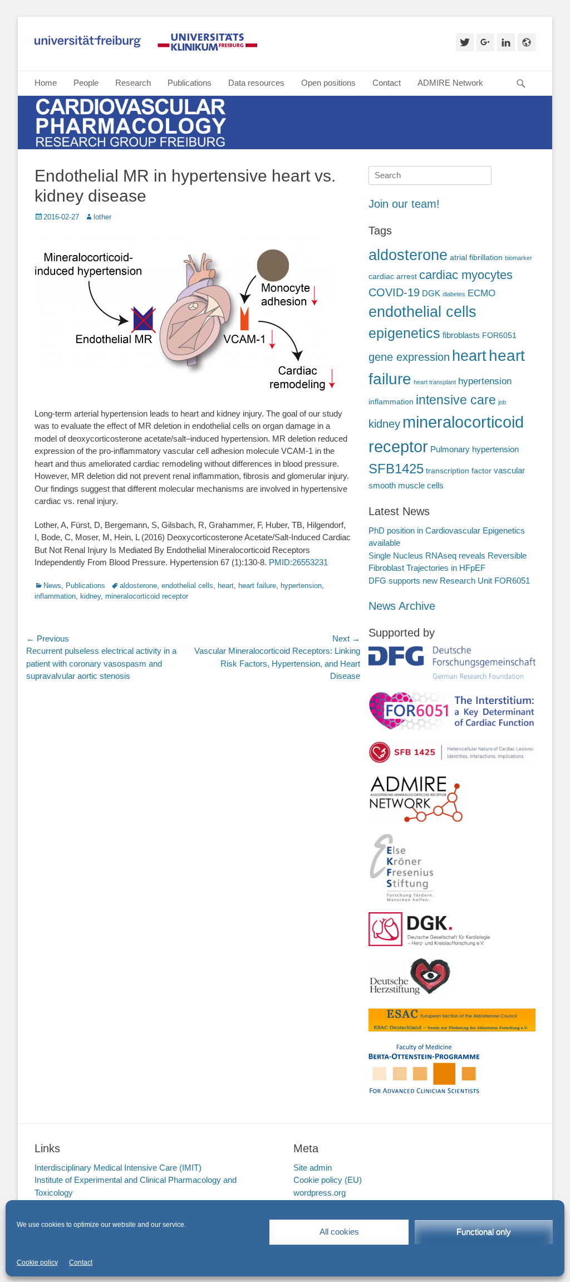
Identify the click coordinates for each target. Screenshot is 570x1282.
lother (102, 217)
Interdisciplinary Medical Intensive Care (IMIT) (118, 1167)
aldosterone (138, 585)
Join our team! (404, 204)
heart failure (257, 585)
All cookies (339, 1231)
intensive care (456, 400)
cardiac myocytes (466, 275)
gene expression (409, 357)
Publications (190, 82)
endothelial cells (187, 585)
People (86, 82)
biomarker (518, 258)
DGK (431, 293)
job (502, 402)
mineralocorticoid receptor (146, 596)
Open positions (328, 82)
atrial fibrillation (476, 257)
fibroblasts (461, 335)
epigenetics (404, 333)
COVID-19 (394, 292)
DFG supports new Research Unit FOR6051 (449, 580)
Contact (80, 1262)
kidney (90, 596)
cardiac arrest (392, 276)
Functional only (483, 1231)
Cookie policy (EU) (327, 1180)
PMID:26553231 (298, 562)
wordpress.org (319, 1192)
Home (46, 82)
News (52, 585)
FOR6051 (499, 335)
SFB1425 (396, 468)
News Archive (401, 606)
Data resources (256, 82)
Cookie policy (37, 1262)
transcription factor (459, 471)
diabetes (454, 294)
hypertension (301, 585)
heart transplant (435, 382)
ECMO (481, 293)
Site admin (312, 1167)
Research (133, 82)
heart (226, 585)
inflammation (55, 596)
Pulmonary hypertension (474, 449)
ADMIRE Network (450, 82)
